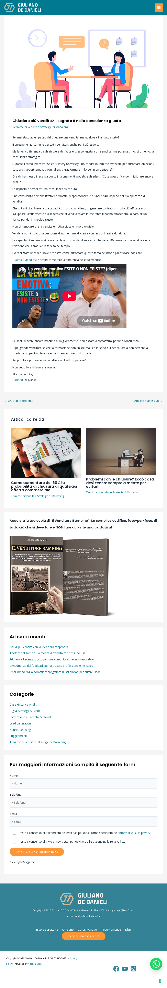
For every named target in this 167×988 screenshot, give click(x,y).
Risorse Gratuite (47, 929)
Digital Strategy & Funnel (25, 711)
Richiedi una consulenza (83, 936)
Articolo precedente (18, 400)
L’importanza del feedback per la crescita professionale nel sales (51, 666)
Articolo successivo (148, 400)
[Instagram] (133, 969)
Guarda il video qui (24, 260)
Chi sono (68, 929)
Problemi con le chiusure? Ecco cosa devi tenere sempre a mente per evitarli (120, 483)
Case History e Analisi (23, 704)
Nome (14, 776)
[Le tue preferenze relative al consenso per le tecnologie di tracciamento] (160, 981)
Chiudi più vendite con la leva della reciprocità (39, 647)
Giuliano (17, 380)
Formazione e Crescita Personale (31, 717)
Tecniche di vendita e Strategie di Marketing (40, 127)
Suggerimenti (18, 736)
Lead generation (20, 723)
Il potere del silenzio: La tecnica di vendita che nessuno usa (48, 653)
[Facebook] (116, 969)
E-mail (14, 814)
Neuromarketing (20, 730)
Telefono (16, 794)
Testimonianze (111, 929)
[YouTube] (125, 969)
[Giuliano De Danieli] (22, 7)
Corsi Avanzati (87, 929)
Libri (128, 929)
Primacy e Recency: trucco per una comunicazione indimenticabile (52, 659)
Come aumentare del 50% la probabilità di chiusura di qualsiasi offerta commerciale (44, 486)
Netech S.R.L (35, 963)
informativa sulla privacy (134, 833)
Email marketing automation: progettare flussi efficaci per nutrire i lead (55, 672)
